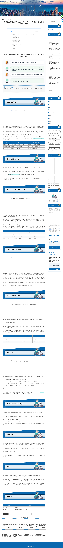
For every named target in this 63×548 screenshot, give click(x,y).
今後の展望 (13, 45)
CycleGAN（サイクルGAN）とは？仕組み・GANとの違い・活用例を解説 (54, 49)
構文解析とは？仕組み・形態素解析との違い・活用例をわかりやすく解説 (54, 87)
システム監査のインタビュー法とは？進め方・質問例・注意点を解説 (54, 73)
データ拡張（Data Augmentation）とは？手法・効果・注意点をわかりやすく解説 (54, 92)
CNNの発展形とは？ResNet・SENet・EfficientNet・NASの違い (54, 63)
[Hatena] (62, 22)
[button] (60, 21)
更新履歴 (13, 48)
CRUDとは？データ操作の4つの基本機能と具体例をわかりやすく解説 (54, 78)
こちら (58, 201)
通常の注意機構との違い (15, 37)
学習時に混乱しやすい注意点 (16, 44)
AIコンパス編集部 (54, 198)
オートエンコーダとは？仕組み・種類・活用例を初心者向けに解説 (54, 83)
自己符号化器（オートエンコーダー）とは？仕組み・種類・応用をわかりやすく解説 (54, 68)
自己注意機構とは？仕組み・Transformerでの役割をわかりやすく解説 (22, 34)
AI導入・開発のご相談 (54, 269)
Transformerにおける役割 (16, 40)
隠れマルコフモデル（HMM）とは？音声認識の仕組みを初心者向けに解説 (54, 58)
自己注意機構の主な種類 (15, 41)
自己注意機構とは (14, 36)
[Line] (62, 16)
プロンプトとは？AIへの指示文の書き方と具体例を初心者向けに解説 (54, 54)
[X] (62, 18)
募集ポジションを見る (54, 247)
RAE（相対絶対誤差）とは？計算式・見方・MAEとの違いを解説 (54, 44)
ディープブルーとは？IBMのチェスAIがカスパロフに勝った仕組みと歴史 (54, 39)
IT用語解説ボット (52, 29)
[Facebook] (62, 20)
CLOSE (37, 31)
